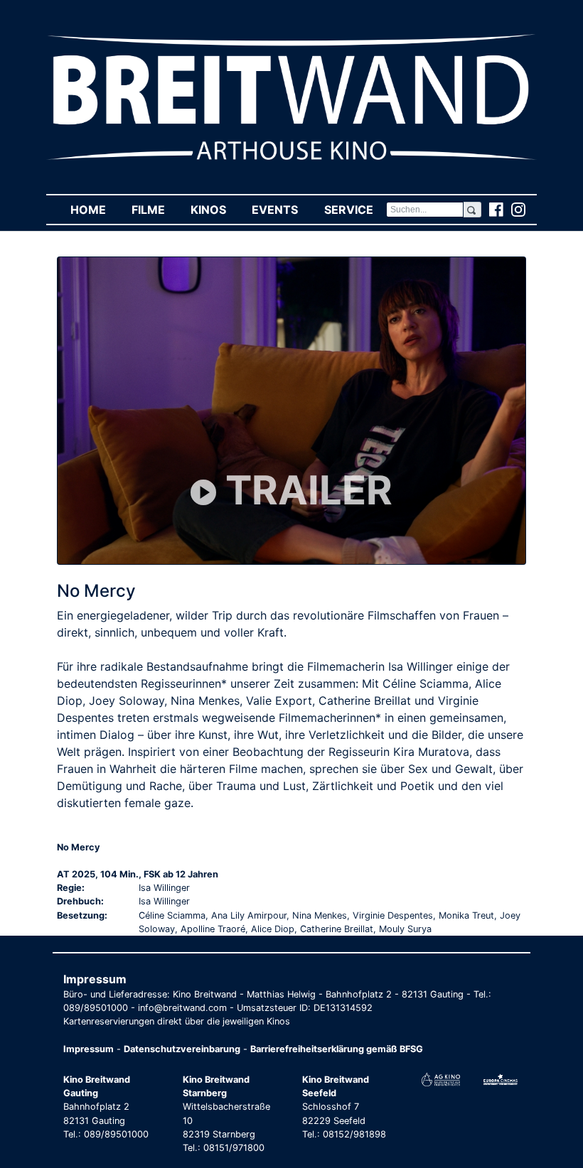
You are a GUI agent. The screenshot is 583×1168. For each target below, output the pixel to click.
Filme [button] (155, 209)
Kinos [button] (215, 209)
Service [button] (354, 209)
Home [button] (94, 209)
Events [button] (281, 209)
